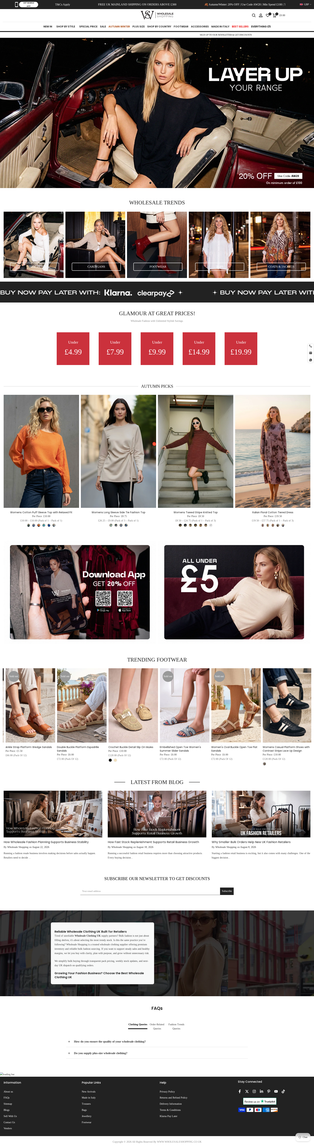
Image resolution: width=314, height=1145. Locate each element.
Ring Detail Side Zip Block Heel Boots (78, 747)
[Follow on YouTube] (276, 1091)
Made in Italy (89, 1097)
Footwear (86, 1122)
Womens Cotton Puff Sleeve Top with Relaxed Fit (41, 512)
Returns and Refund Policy (173, 1097)
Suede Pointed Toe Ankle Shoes (127, 747)
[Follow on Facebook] (239, 1091)
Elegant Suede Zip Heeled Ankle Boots (233, 747)
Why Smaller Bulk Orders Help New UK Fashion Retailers (251, 842)
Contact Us (9, 1122)
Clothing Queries (137, 1024)
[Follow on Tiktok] (283, 1091)
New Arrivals (88, 1091)
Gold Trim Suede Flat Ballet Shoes (282, 747)
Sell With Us (10, 1116)
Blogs (6, 1110)
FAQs (6, 1097)
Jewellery (86, 1116)
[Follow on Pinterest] (269, 1091)
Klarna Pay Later (168, 1116)
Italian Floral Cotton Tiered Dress (272, 512)
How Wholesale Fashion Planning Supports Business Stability (46, 842)
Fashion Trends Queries (176, 1026)
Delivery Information (171, 1103)
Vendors (8, 1128)
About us (8, 1091)
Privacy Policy (167, 1091)
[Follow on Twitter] (247, 1091)
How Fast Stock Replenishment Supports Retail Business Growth (153, 842)
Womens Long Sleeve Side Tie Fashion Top (118, 512)
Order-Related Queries (157, 1026)
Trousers (86, 1103)
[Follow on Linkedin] (261, 1091)
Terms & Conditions (170, 1110)
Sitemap (8, 1103)
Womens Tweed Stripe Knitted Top (196, 512)
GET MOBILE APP (28, 4)
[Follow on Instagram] (254, 1091)
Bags (84, 1110)
